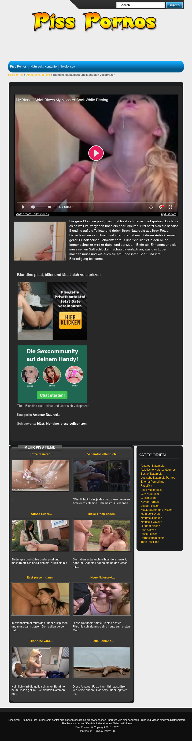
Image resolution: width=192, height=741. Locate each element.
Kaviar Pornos (150, 501)
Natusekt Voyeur (151, 522)
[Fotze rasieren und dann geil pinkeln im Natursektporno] (40, 475)
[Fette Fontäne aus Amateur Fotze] (102, 662)
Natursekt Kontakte (43, 66)
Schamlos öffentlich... (103, 454)
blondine (52, 423)
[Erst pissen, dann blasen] (40, 598)
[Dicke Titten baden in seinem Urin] (102, 535)
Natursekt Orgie (151, 513)
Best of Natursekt (151, 473)
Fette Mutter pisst (151, 489)
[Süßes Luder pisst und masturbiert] (40, 535)
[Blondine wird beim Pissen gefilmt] (40, 662)
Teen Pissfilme (150, 542)
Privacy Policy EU (105, 731)
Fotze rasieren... (41, 454)
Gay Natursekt (150, 493)
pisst (64, 423)
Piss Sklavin (148, 530)
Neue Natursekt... (102, 577)
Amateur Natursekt (38, 74)
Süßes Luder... (41, 514)
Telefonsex (67, 66)
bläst (40, 423)
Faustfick (146, 485)
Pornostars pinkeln (153, 538)
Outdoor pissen (150, 526)
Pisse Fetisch (149, 534)
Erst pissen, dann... (41, 577)
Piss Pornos (18, 66)
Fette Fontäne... (103, 641)
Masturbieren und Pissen (157, 509)
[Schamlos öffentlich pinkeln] (102, 475)
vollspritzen (78, 423)
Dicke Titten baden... (103, 514)
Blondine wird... (41, 641)
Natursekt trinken (151, 518)
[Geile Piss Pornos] (99, 19)
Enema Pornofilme (152, 481)
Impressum (85, 731)
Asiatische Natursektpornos (158, 469)
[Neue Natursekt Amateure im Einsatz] (102, 598)
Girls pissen (148, 497)
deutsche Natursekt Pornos (158, 477)
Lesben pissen (150, 505)
